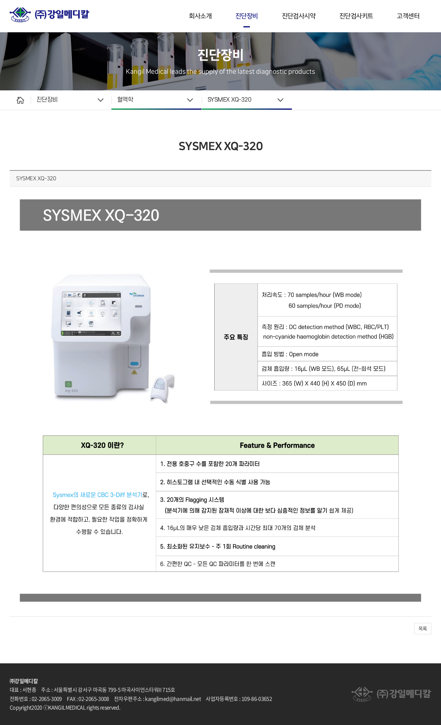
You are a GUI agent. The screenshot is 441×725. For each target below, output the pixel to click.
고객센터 (408, 16)
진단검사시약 (298, 16)
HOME (20, 100)
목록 (422, 628)
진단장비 (246, 16)
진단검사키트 (356, 16)
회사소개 (200, 16)
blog (178, 707)
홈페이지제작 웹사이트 (149, 707)
